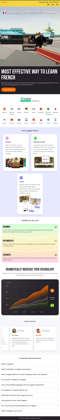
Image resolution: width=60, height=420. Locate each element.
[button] (30, 364)
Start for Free (8, 89)
